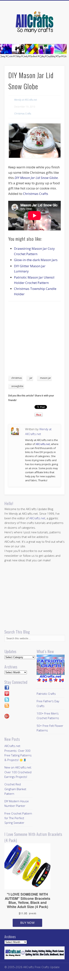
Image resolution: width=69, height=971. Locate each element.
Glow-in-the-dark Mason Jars (36, 260)
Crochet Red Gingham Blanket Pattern (15, 789)
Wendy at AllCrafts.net (25, 99)
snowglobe (17, 386)
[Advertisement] (34, 339)
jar (31, 378)
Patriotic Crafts (46, 694)
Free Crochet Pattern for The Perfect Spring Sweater (18, 818)
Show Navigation (55, 34)
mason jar (45, 378)
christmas (16, 378)
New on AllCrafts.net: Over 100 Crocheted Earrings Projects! (18, 772)
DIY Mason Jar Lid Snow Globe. (36, 177)
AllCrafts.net (43, 444)
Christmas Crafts (22, 113)
